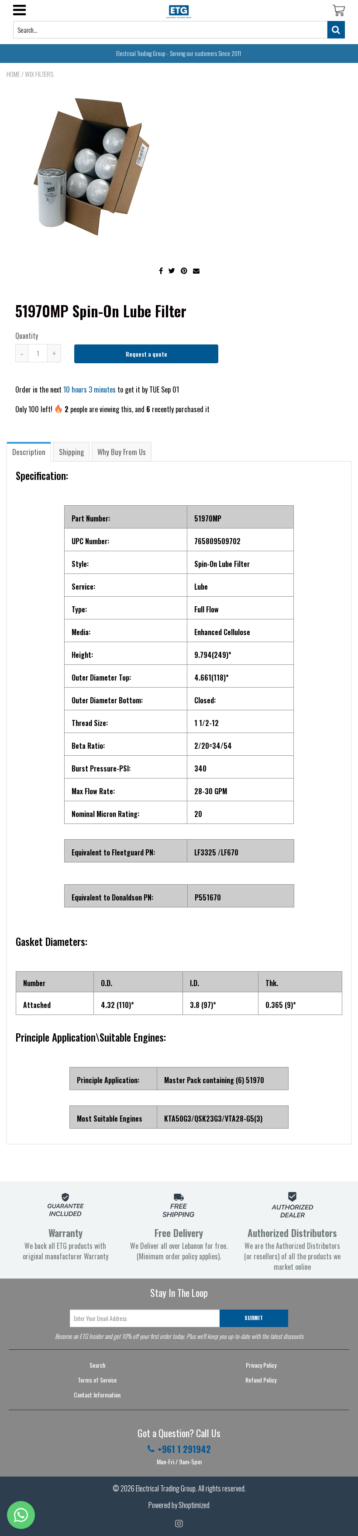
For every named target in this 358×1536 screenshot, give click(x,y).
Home (13, 74)
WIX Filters (39, 74)
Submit (253, 1317)
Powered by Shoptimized (179, 1505)
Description (28, 451)
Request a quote (146, 353)
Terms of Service (97, 1379)
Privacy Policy (261, 1364)
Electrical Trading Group (166, 1488)
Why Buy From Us (121, 451)
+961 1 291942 (184, 1449)
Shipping (71, 451)
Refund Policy (260, 1379)
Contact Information (97, 1394)
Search (97, 1364)
